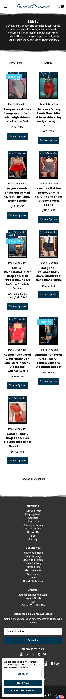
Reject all (23, 683)
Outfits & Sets (33, 567)
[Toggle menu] (5, 6)
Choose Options (17, 136)
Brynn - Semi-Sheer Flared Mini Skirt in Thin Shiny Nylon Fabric (17, 195)
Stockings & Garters (33, 559)
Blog (33, 535)
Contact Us (33, 532)
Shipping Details (33, 514)
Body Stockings (33, 556)
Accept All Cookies (23, 690)
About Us (33, 518)
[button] (17, 62)
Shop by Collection (33, 581)
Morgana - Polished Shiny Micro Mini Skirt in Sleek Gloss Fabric (48, 274)
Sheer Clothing (33, 563)
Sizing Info (33, 521)
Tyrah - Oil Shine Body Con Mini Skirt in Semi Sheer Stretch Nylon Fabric (48, 197)
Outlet (33, 577)
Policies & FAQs (33, 511)
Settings (22, 674)
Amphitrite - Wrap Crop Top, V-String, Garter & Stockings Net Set (48, 361)
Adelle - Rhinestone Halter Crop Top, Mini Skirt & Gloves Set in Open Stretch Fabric (17, 278)
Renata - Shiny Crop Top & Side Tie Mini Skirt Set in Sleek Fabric (17, 440)
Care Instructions (33, 528)
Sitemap (33, 539)
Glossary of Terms (33, 525)
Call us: (33, 605)
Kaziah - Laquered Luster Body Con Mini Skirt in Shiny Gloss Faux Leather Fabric (17, 363)
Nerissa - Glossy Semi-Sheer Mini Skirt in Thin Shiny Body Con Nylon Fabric (49, 117)
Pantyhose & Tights (33, 552)
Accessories (33, 574)
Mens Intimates (33, 570)
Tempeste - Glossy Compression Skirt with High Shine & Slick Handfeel (17, 115)
